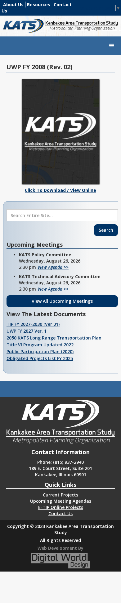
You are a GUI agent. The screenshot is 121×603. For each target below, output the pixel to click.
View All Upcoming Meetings (62, 301)
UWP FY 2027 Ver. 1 (27, 331)
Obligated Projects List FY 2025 (40, 358)
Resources (38, 4)
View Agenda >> (53, 267)
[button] (111, 45)
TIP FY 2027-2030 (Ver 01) (33, 324)
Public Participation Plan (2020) (40, 351)
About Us (13, 4)
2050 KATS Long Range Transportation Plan (54, 338)
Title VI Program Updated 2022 (40, 345)
